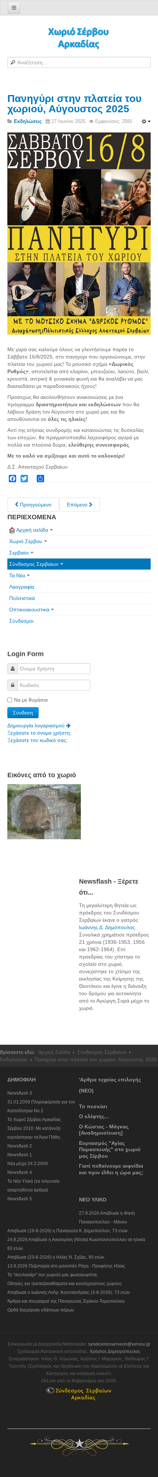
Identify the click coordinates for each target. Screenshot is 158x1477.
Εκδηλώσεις (14, 1059)
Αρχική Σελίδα (54, 1052)
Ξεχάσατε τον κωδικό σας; (37, 740)
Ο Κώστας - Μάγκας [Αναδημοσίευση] (104, 1130)
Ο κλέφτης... (94, 1116)
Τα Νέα (17, 575)
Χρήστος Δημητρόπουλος (115, 1351)
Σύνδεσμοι (21, 621)
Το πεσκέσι (93, 1106)
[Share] (40, 478)
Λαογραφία (21, 587)
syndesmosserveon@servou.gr (119, 1344)
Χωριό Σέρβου (25, 541)
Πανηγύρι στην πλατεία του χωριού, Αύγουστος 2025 (74, 103)
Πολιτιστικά (22, 598)
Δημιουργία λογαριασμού (36, 725)
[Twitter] (24, 478)
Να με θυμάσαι (31, 700)
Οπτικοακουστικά (29, 609)
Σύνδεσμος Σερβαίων (33, 564)
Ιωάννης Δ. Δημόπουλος (107, 927)
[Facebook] (12, 478)
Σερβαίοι (19, 553)
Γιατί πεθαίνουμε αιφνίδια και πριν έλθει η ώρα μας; (111, 1169)
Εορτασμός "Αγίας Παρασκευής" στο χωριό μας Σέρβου (110, 1149)
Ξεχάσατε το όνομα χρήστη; (39, 733)
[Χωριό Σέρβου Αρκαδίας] (79, 38)
